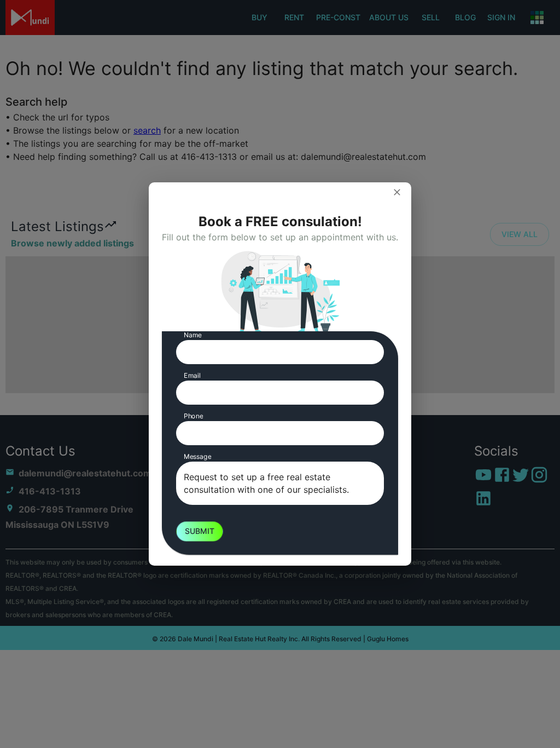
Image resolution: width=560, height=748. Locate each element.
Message (197, 456)
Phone (193, 416)
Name (193, 335)
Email (192, 375)
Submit (199, 531)
